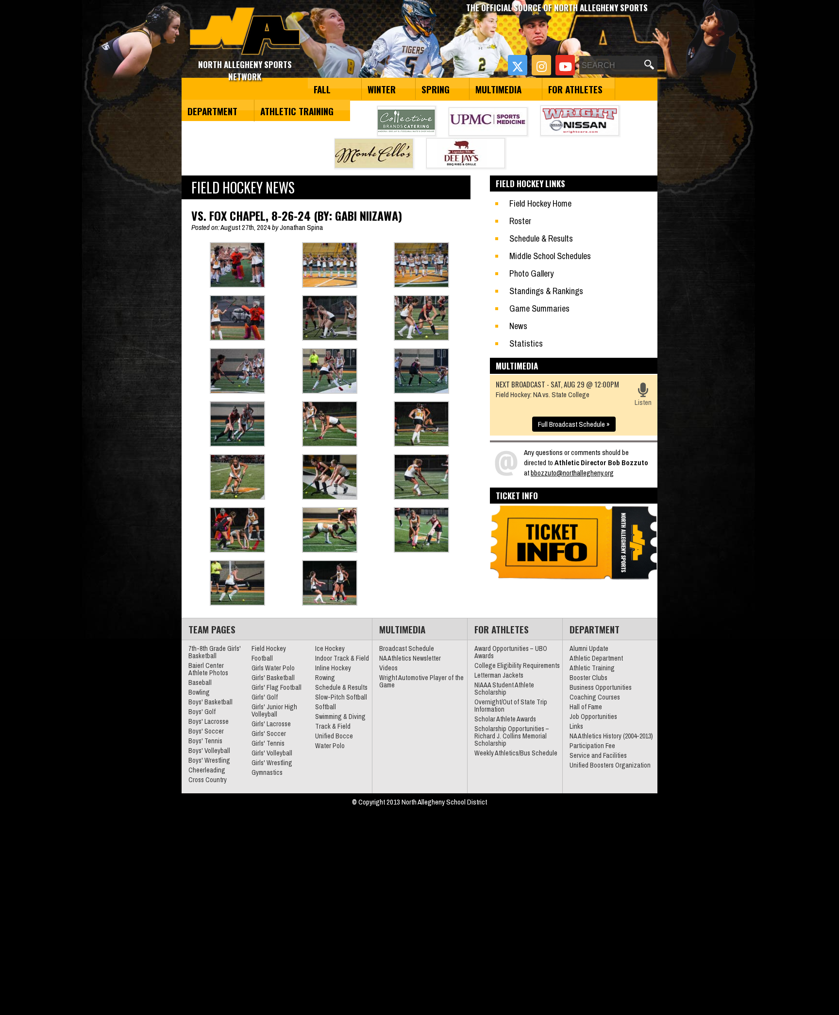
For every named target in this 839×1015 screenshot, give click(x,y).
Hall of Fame (586, 706)
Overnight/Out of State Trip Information (510, 706)
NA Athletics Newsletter (410, 658)
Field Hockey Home (540, 203)
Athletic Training (297, 111)
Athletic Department (596, 658)
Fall (322, 89)
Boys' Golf (202, 711)
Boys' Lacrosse (208, 721)
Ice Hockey (330, 648)
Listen (643, 402)
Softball (325, 706)
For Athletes (575, 89)
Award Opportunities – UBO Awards (510, 652)
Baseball (200, 682)
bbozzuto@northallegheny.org (572, 473)
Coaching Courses (595, 697)
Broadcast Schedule (406, 648)
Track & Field (333, 726)
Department (212, 111)
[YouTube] (565, 65)
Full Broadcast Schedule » (574, 424)
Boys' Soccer (206, 731)
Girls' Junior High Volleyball (274, 710)
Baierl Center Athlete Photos (208, 669)
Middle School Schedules (550, 256)
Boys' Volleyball (209, 750)
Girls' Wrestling (272, 762)
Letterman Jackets (498, 675)
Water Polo (330, 745)
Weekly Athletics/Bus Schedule (515, 753)
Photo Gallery (531, 273)
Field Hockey (269, 648)
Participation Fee (592, 745)
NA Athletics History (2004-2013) (611, 736)
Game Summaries (539, 308)
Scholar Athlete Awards (505, 719)
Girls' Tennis (268, 743)
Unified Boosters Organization (610, 765)
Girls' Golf (265, 697)
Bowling (199, 692)
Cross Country (207, 779)
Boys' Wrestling (209, 760)
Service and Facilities (598, 755)
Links (576, 726)
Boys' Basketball (210, 702)
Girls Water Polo (273, 668)
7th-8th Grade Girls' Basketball (214, 652)
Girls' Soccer (269, 733)
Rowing (325, 677)
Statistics (526, 343)
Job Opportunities (593, 716)
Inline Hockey (333, 668)
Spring (435, 89)
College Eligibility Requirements (517, 665)
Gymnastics (267, 772)
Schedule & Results (541, 238)
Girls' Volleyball (272, 753)
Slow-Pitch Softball (341, 697)
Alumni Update (589, 648)
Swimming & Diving (340, 716)
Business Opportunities (601, 687)
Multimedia (498, 89)
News (518, 326)
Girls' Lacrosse (271, 723)
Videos (388, 668)
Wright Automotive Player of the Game (421, 681)
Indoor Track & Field (342, 658)
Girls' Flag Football (277, 687)
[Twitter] (517, 65)
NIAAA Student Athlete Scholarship (504, 689)
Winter (382, 89)
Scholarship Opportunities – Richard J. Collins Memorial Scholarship (511, 736)
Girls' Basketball (273, 677)
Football (262, 658)
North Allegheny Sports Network (245, 31)
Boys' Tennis (205, 740)
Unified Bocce (334, 736)
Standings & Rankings (546, 291)
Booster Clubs (588, 677)
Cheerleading (206, 770)
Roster (520, 221)
